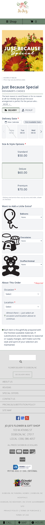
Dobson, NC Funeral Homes (15, 493)
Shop (13, 21)
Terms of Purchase (29, 510)
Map (23, 522)
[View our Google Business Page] (22, 419)
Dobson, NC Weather (10, 502)
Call (8, 522)
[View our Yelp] (27, 419)
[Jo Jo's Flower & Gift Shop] (22, 15)
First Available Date (33, 122)
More (5, 104)
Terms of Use (22, 515)
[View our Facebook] (18, 419)
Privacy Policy (11, 510)
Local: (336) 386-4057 (22, 438)
